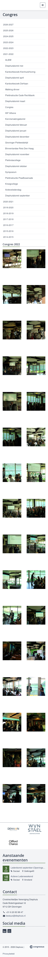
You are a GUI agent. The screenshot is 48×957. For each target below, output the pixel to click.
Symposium (10, 172)
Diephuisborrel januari (15, 130)
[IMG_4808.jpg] (36, 437)
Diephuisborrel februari (16, 124)
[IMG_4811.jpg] (12, 472)
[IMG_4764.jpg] (36, 294)
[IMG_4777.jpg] (12, 365)
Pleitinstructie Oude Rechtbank (20, 95)
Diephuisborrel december (17, 136)
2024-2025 (8, 36)
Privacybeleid (8, 953)
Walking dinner (12, 89)
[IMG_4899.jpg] (36, 757)
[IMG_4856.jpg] (36, 651)
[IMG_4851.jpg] (12, 651)
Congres (9, 107)
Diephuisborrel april (14, 77)
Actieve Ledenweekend (22, 876)
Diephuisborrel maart (15, 101)
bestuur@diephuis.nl (16, 915)
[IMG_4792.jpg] (12, 437)
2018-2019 (8, 213)
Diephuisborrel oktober (16, 166)
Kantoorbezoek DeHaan (16, 83)
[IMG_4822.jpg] (36, 508)
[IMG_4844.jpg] (36, 615)
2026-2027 (8, 24)
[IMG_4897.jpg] (12, 757)
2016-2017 (8, 225)
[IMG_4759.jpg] (36, 258)
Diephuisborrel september (17, 195)
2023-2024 (8, 42)
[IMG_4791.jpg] (36, 401)
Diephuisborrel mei (14, 65)
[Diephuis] (8, 5)
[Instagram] (9, 931)
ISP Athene (10, 113)
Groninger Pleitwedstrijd (16, 142)
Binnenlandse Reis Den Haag (19, 148)
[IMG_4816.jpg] (12, 508)
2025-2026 (8, 30)
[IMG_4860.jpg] (36, 686)
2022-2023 (8, 48)
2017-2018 (8, 219)
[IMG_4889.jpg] (12, 722)
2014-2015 (8, 236)
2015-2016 (8, 231)
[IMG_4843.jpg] (12, 615)
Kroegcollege (11, 183)
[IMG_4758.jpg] (12, 258)
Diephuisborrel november (17, 154)
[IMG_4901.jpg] (12, 793)
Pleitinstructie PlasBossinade (19, 177)
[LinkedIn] (4, 931)
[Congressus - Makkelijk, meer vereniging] (37, 946)
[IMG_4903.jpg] (36, 793)
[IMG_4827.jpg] (12, 544)
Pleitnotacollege (13, 160)
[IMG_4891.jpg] (36, 722)
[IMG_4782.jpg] (36, 365)
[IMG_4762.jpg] (12, 294)
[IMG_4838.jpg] (12, 579)
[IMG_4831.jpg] (36, 544)
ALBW (8, 59)
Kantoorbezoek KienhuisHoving (20, 71)
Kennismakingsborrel (15, 118)
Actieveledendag (13, 189)
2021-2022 (8, 54)
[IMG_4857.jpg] (12, 686)
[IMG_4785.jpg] (12, 401)
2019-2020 (8, 207)
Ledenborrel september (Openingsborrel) (28, 867)
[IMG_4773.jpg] (36, 330)
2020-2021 (8, 201)
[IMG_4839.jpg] (36, 579)
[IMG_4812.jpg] (36, 472)
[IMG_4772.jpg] (12, 330)
